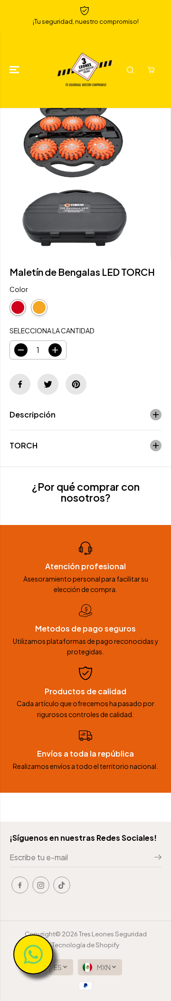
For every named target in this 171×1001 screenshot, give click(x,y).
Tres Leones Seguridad (113, 934)
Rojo (18, 307)
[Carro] (151, 69)
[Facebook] (20, 384)
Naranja (39, 307)
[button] (15, 69)
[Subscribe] (158, 858)
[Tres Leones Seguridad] (85, 69)
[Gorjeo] (48, 384)
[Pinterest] (76, 384)
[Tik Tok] (61, 885)
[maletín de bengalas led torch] (74, 182)
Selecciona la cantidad (52, 330)
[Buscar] (130, 69)
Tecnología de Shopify (85, 945)
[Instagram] (40, 885)
